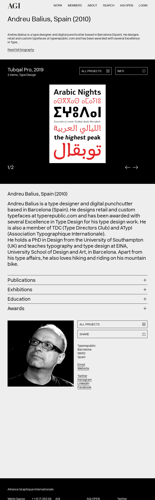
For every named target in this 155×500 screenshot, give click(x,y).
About (92, 5)
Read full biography (21, 50)
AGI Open (126, 5)
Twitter (82, 376)
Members (75, 5)
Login (143, 5)
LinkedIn (83, 383)
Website (83, 368)
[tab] (77, 280)
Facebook (84, 387)
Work (57, 5)
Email (81, 364)
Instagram (85, 379)
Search (108, 5)
